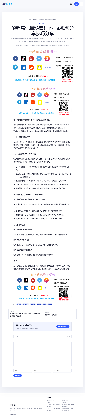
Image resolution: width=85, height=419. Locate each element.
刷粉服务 (50, 304)
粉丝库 (44, 304)
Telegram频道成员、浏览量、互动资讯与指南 (68, 409)
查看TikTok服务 (63, 326)
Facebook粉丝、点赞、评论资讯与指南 (68, 401)
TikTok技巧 (33, 304)
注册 (76, 4)
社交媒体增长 (25, 304)
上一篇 (16, 336)
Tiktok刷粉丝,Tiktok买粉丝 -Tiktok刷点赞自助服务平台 (44, 19)
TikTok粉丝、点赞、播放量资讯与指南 (53, 405)
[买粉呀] (7, 4)
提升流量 (19, 304)
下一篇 (68, 336)
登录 (71, 4)
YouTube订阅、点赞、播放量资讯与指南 (68, 405)
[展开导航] (81, 4)
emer (21, 45)
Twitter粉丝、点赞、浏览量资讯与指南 (53, 409)
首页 (30, 19)
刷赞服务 (39, 304)
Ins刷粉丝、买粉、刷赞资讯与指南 (53, 401)
